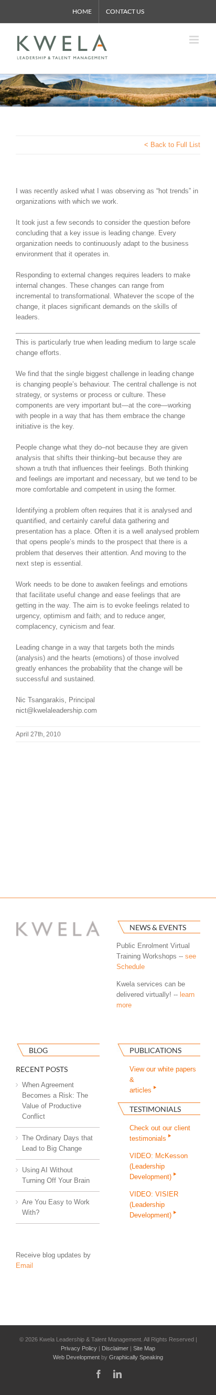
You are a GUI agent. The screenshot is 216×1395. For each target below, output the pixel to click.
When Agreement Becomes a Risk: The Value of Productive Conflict (55, 1100)
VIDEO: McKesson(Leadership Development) (158, 1166)
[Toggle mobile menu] (194, 39)
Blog (38, 1050)
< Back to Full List (172, 145)
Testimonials (155, 1109)
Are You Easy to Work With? (56, 1207)
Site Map (144, 1348)
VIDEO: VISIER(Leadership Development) (153, 1204)
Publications (155, 1050)
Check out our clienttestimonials (159, 1133)
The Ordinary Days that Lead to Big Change (57, 1143)
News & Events (157, 927)
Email (24, 1265)
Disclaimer (115, 1348)
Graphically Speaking (136, 1357)
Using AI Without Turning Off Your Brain (56, 1175)
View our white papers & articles (162, 1079)
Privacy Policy (79, 1348)
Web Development (76, 1357)
